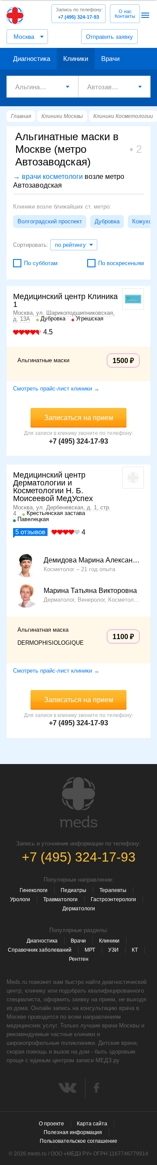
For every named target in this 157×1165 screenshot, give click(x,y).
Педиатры (73, 890)
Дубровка (107, 221)
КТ (135, 950)
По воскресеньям (121, 263)
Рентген (79, 959)
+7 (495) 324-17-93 (79, 13)
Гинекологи (34, 890)
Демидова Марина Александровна (92, 560)
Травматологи (60, 899)
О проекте (51, 1124)
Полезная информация (73, 1132)
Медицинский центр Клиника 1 (65, 300)
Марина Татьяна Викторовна (90, 590)
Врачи (110, 58)
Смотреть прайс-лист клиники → (56, 388)
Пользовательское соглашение (78, 1141)
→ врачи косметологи (48, 176)
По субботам (41, 263)
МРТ (90, 950)
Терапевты (112, 890)
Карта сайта (92, 1124)
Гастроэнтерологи (113, 899)
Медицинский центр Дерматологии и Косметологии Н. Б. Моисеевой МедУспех (53, 487)
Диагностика (31, 58)
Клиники (75, 58)
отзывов (30, 531)
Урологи (20, 899)
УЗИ (113, 950)
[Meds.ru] (78, 802)
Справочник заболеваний (40, 950)
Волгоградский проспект (49, 221)
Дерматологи (78, 909)
